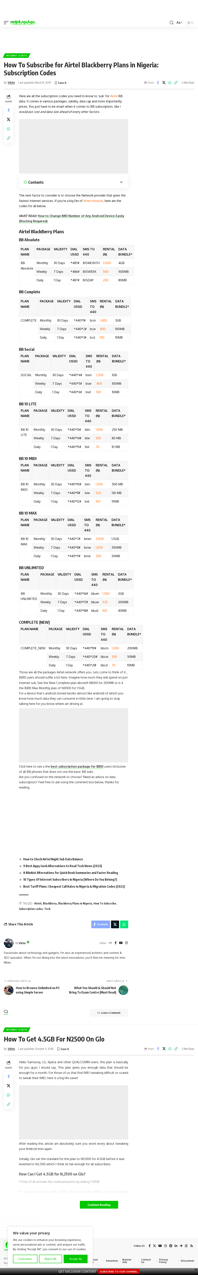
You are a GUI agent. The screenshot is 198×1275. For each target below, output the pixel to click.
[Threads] (186, 1245)
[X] (154, 1245)
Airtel (37, 903)
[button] (7, 23)
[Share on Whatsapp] (169, 83)
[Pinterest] (170, 1245)
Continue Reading (99, 1204)
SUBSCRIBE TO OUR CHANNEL (118, 1271)
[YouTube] (121, 943)
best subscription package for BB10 (77, 766)
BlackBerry (50, 903)
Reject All (50, 1258)
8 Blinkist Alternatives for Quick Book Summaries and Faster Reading (70, 873)
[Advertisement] (99, 38)
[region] (50, 1247)
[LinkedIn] (176, 1245)
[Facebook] (115, 943)
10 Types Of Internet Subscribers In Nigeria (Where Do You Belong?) (70, 879)
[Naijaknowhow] (22, 23)
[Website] (110, 943)
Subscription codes (31, 908)
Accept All (75, 1258)
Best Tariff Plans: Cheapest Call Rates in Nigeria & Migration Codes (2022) (74, 886)
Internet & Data (16, 55)
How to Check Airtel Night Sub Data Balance (53, 859)
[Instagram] (126, 943)
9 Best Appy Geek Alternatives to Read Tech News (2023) (62, 866)
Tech (47, 908)
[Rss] (191, 1245)
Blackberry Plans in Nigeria (75, 903)
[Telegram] (181, 1245)
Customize (25, 1258)
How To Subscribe (105, 903)
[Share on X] (163, 83)
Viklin (11, 82)
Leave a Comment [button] (110, 1012)
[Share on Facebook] (157, 83)
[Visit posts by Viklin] (9, 943)
